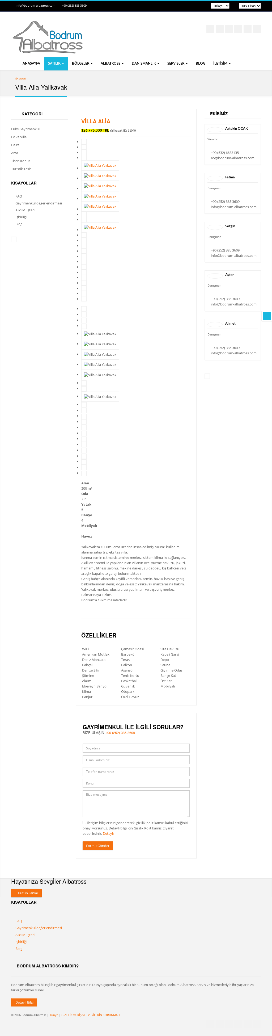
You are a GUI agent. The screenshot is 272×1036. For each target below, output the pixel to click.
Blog (200, 63)
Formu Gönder (97, 845)
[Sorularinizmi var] (267, 316)
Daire (15, 144)
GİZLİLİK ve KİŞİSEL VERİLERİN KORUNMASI (90, 1015)
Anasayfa (31, 63)
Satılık (54, 63)
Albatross (111, 63)
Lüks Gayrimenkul (25, 129)
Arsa (14, 152)
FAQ (18, 196)
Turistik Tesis (21, 168)
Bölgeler (81, 63)
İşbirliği (21, 217)
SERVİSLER (176, 63)
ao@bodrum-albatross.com (232, 158)
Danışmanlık (144, 63)
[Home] (47, 48)
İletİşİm (220, 63)
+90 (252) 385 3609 (74, 5)
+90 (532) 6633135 (225, 152)
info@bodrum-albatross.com (35, 5)
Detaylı (108, 833)
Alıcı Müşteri (25, 210)
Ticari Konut (20, 160)
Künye (53, 1015)
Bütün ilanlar (27, 893)
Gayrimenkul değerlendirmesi (38, 203)
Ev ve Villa (19, 137)
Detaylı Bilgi (24, 1002)
